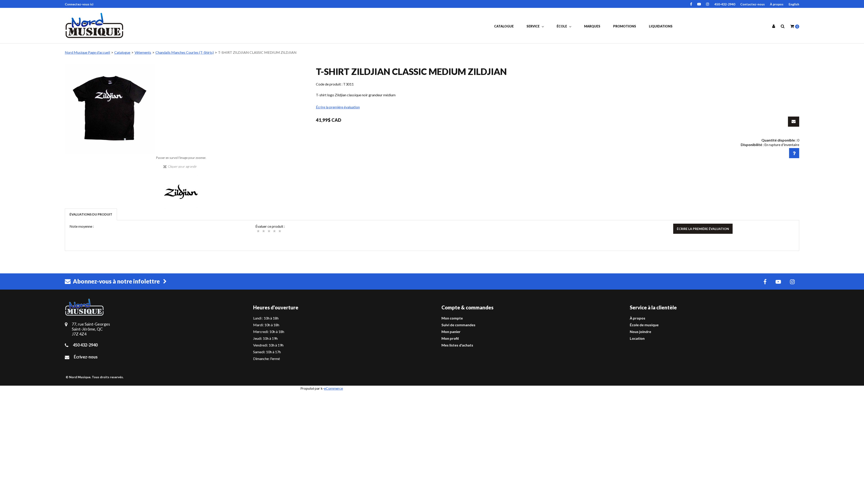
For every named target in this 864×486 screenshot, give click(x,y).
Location (637, 338)
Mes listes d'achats (457, 345)
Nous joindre (640, 331)
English (794, 4)
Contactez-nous (752, 4)
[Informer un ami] (793, 122)
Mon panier (451, 331)
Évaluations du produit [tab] (91, 214)
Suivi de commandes (458, 325)
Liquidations (661, 26)
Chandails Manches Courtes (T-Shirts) (184, 52)
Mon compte (452, 318)
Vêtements (143, 52)
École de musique (644, 325)
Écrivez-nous (86, 356)
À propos (776, 4)
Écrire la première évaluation (338, 107)
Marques (592, 26)
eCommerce (333, 388)
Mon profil (450, 338)
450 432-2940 (85, 344)
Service (533, 26)
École (562, 26)
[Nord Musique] (95, 25)
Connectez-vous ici (79, 4)
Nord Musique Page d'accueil (87, 52)
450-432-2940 (724, 4)
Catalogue (504, 26)
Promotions (624, 26)
